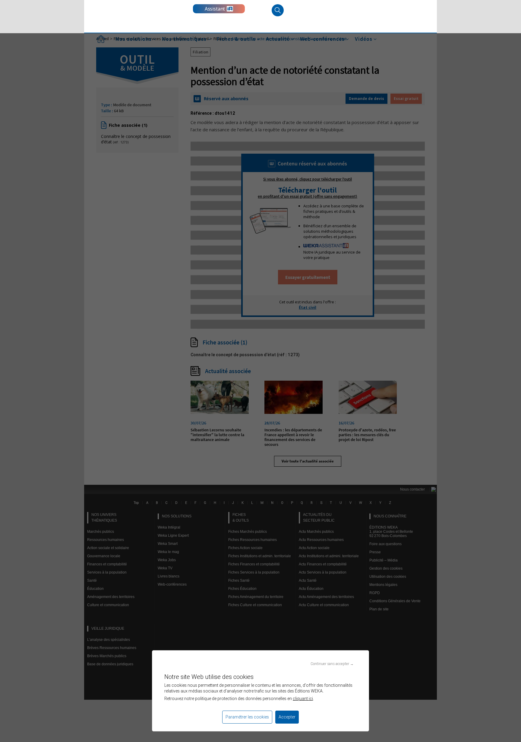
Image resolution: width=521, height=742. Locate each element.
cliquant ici (303, 698)
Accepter (287, 717)
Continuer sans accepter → (332, 663)
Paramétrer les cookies (247, 717)
